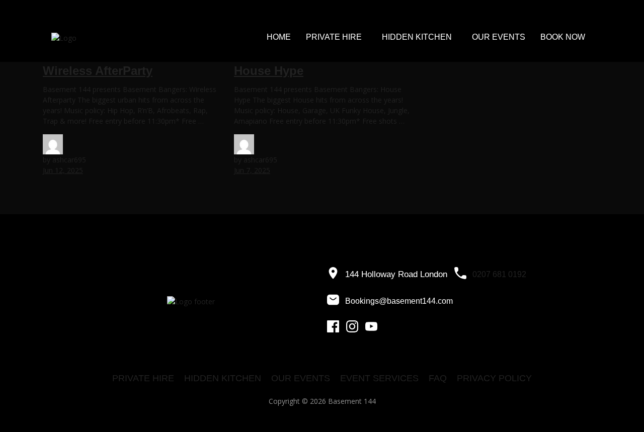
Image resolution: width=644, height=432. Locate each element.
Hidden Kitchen (417, 37)
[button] (336, 37)
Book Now (562, 37)
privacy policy (494, 378)
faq (438, 378)
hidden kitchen (222, 378)
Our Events (498, 37)
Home (279, 37)
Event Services (379, 378)
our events (300, 378)
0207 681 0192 (499, 274)
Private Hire (334, 37)
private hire (143, 378)
